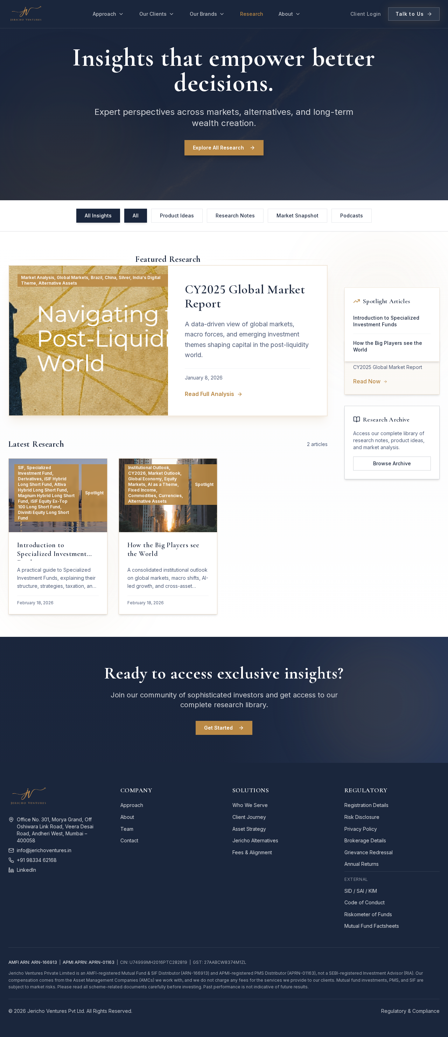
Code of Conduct (364, 902)
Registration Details (366, 805)
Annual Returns (361, 864)
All (136, 215)
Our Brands (203, 14)
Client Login (365, 14)
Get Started (218, 728)
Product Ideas (177, 215)
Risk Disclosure (361, 817)
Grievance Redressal (368, 852)
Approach (104, 14)
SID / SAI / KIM (360, 891)
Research (251, 14)
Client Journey (249, 817)
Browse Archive (392, 463)
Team (126, 829)
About (286, 14)
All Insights (98, 215)
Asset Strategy (249, 829)
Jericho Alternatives (255, 840)
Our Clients (153, 14)
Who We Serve (250, 805)
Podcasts (351, 215)
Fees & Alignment (252, 852)
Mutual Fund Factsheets (371, 926)
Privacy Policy (360, 829)
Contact (129, 840)
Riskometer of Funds (368, 914)
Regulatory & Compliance (410, 1011)
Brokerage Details (365, 840)
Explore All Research (218, 148)
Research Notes (235, 215)
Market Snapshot (297, 215)
